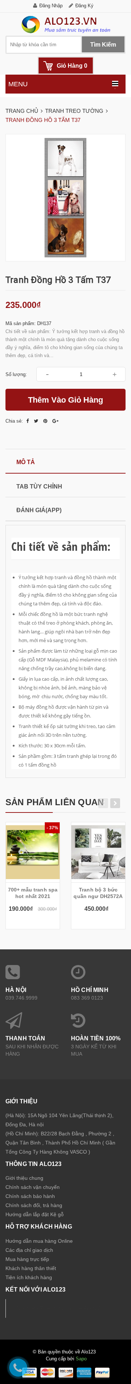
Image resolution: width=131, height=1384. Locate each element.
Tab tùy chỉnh (39, 486)
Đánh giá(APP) (38, 510)
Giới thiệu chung (24, 1178)
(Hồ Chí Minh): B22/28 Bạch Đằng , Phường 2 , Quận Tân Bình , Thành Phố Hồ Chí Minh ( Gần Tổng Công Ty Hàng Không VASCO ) (60, 1143)
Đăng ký (84, 5)
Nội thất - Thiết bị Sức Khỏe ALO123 (60, 1308)
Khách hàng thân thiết (30, 1268)
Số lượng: (16, 374)
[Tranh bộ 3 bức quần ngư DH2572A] (98, 852)
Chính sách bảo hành (30, 1196)
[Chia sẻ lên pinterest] (46, 421)
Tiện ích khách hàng (28, 1277)
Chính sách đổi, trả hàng (33, 1205)
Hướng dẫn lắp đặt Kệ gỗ (34, 1214)
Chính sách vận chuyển (32, 1187)
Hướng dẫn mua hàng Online (39, 1241)
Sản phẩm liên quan (54, 802)
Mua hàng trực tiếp (27, 1259)
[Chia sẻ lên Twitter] (37, 421)
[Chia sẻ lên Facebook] (28, 421)
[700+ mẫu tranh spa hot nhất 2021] (33, 852)
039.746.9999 (21, 998)
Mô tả (25, 462)
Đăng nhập (51, 5)
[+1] (55, 421)
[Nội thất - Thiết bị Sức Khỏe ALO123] (65, 24)
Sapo (81, 1358)
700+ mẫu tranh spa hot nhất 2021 (33, 893)
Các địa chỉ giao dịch (29, 1250)
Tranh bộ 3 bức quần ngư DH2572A (98, 893)
